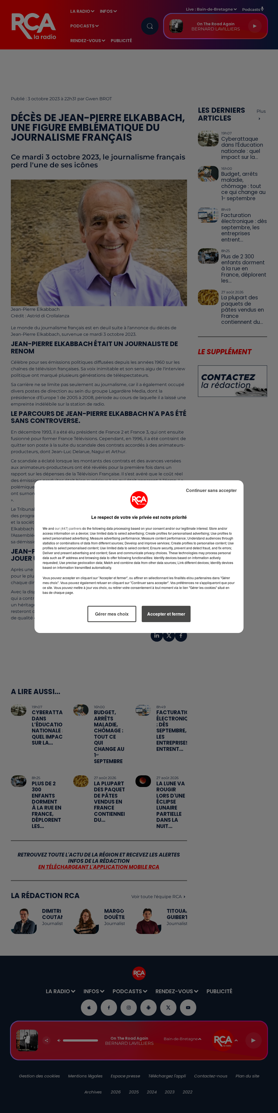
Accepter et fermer (166, 614)
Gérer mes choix (112, 614)
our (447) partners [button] (68, 528)
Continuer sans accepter (211, 490)
